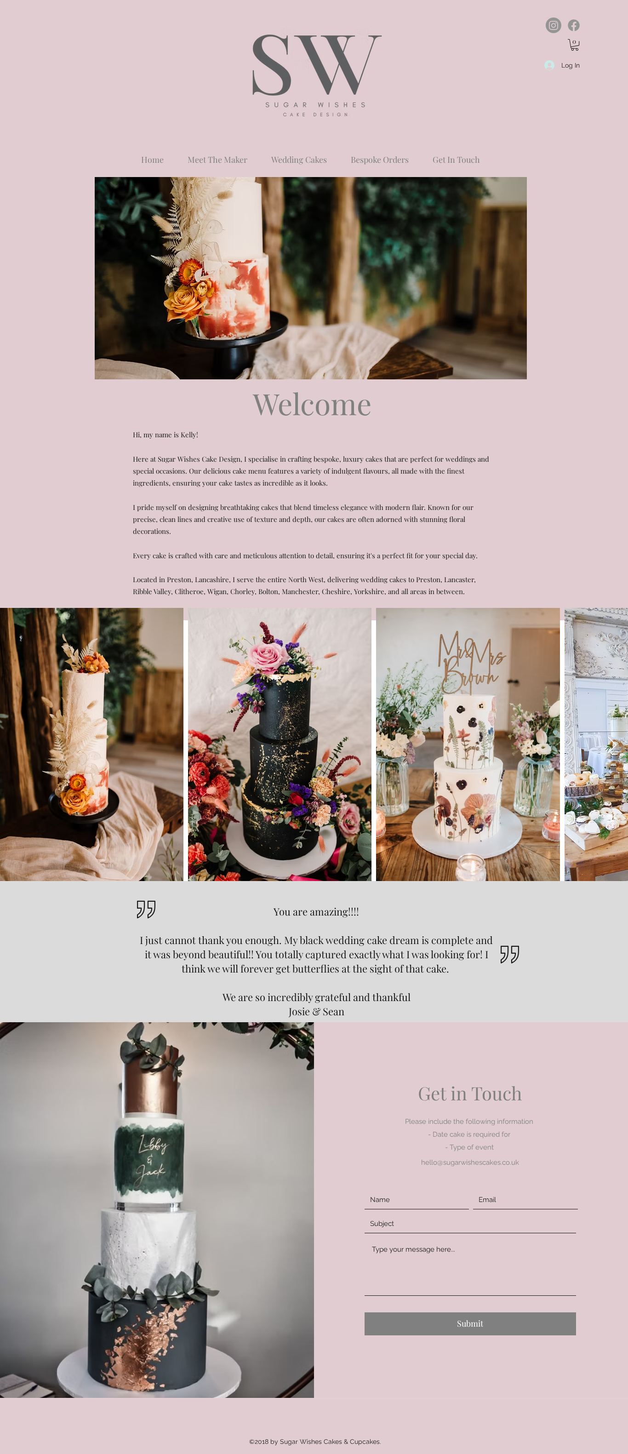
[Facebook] (574, 25)
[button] (575, 45)
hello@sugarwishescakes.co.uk (470, 1162)
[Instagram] (553, 25)
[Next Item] (612, 746)
